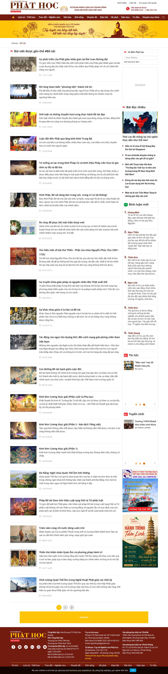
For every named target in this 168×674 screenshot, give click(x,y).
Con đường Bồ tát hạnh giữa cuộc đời (60, 369)
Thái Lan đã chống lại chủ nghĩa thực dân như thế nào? (140, 138)
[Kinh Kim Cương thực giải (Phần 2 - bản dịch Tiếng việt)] (24, 431)
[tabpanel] (140, 366)
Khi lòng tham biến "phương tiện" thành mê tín (65, 86)
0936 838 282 (137, 653)
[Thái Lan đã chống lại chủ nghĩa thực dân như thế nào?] (140, 122)
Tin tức (134, 355)
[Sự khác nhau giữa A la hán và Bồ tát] (24, 318)
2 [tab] (140, 404)
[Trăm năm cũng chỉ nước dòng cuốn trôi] (24, 534)
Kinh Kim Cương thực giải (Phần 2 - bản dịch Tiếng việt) (70, 424)
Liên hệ (132, 3)
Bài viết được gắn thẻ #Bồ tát (34, 51)
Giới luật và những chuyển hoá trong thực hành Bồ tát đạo (72, 114)
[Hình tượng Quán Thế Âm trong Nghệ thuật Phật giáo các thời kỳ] (24, 588)
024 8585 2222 (100, 641)
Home (15, 43)
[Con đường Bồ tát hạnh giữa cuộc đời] (24, 378)
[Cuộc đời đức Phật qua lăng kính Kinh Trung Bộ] (24, 145)
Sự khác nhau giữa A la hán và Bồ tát (59, 309)
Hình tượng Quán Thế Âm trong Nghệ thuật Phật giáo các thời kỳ (75, 579)
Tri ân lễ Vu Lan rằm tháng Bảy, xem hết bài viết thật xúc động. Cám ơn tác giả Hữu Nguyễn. (141, 219)
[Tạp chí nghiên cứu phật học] (34, 6)
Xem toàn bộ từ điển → (132, 62)
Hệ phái (114, 17)
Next (154, 404)
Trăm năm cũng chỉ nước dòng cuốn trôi (61, 528)
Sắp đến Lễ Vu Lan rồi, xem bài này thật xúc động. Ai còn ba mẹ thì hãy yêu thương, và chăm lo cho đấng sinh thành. (141, 340)
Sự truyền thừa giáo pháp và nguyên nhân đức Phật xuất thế (73, 282)
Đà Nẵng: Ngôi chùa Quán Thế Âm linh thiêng (64, 472)
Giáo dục (125, 17)
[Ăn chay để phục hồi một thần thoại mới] (24, 231)
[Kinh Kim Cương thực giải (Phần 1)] (24, 455)
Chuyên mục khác (150, 17)
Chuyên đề (92, 17)
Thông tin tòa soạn (93, 656)
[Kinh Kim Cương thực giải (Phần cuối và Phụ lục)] (24, 405)
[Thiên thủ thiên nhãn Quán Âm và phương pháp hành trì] (24, 561)
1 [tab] (136, 404)
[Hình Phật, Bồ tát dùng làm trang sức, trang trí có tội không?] (24, 203)
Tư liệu (136, 17)
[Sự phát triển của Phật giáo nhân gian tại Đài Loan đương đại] (24, 68)
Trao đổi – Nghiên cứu (49, 17)
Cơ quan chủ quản (148, 3)
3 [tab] (144, 404)
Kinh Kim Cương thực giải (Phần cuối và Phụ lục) (66, 396)
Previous (125, 404)
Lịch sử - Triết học (26, 17)
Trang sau (71, 607)
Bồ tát (23, 43)
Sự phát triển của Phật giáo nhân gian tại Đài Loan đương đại (73, 59)
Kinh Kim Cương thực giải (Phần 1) (58, 448)
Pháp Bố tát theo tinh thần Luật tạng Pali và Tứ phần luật (71, 500)
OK (133, 670)
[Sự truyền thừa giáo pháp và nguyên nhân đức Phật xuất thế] (24, 291)
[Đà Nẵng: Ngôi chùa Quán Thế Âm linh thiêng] (24, 481)
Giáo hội (104, 17)
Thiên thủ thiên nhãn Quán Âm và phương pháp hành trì (70, 552)
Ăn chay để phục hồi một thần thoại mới (61, 222)
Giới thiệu (122, 3)
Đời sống (79, 17)
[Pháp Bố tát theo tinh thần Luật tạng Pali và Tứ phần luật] (24, 509)
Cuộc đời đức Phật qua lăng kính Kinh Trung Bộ (65, 138)
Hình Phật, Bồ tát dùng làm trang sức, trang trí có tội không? (73, 194)
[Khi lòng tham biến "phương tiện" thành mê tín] (24, 95)
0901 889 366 (137, 641)
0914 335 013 (113, 641)
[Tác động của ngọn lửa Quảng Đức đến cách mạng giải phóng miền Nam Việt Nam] (24, 348)
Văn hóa (67, 17)
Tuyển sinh (136, 414)
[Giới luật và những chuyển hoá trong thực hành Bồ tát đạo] (24, 121)
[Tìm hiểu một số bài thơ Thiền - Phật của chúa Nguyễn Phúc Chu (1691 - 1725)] (24, 261)
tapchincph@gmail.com (100, 643)
